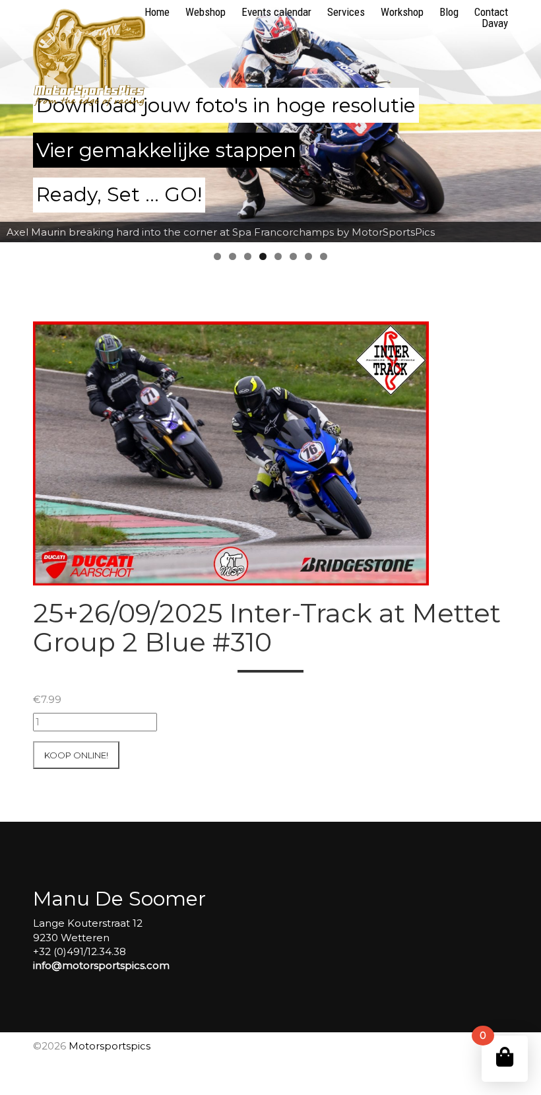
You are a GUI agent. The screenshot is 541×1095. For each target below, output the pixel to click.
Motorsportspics (109, 1046)
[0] (504, 1057)
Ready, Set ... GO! (119, 194)
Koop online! (76, 755)
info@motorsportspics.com (101, 965)
